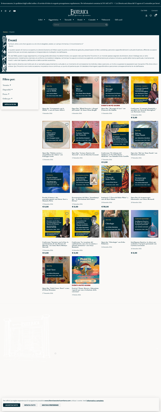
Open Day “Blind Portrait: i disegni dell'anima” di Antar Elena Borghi (85, 109)
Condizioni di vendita (89, 375)
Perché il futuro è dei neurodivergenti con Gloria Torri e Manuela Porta (55, 199)
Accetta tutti (11, 405)
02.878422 (112, 375)
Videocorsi (32, 380)
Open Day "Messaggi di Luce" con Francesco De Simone (113, 109)
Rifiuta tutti (29, 405)
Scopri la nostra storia (63, 373)
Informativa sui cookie (90, 380)
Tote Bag (4, 380)
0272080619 (112, 387)
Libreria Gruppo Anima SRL (145, 375)
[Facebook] (1, 11)
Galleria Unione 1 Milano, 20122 (146, 378)
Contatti (154, 10)
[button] (20, 85)
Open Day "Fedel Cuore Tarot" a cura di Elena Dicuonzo (55, 289)
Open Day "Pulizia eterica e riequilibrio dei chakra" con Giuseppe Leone (52, 154)
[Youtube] (14, 11)
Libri (2, 373)
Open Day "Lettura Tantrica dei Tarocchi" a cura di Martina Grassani (85, 154)
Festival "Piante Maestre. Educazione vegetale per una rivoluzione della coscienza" (85, 289)
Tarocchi (4, 378)
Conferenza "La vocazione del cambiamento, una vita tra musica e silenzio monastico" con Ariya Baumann (84, 244)
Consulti (31, 383)
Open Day (31, 375)
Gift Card (4, 383)
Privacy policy (87, 378)
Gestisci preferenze (50, 405)
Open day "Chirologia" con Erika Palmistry (113, 243)
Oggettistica (5, 375)
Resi (83, 386)
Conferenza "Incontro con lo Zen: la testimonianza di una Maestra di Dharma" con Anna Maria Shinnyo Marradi (55, 244)
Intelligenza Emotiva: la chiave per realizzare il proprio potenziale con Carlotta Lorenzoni (144, 243)
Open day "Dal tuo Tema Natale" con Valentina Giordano (144, 154)
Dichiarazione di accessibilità (92, 383)
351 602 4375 (101, 3)
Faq (83, 373)
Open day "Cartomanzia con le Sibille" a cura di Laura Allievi (53, 109)
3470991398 (112, 390)
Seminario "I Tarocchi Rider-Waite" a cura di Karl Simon (114, 198)
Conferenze (32, 378)
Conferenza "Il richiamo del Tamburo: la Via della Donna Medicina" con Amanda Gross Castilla (115, 154)
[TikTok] (10, 11)
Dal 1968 (144, 10)
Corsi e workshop (34, 373)
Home (5, 32)
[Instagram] (5, 11)
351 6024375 (112, 378)
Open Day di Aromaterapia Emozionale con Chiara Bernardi (142, 198)
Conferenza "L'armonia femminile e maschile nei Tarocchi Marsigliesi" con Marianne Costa (144, 110)
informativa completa (95, 401)
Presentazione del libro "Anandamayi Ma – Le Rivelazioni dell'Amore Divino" (85, 199)
